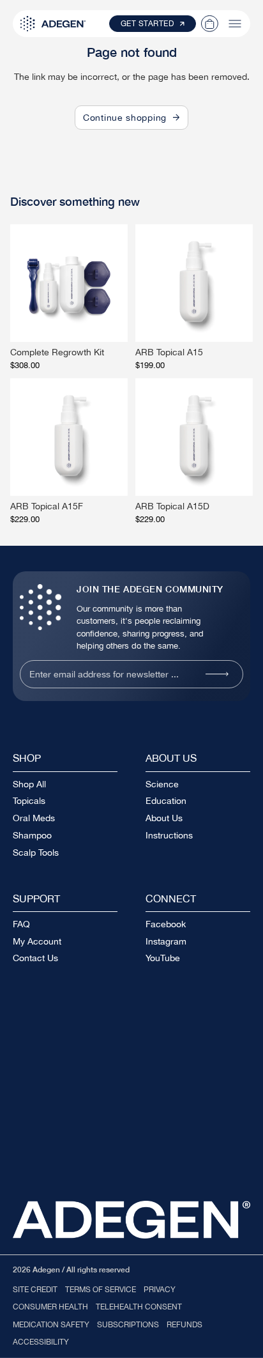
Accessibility (41, 1342)
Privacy (160, 1289)
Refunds (184, 1324)
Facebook (166, 924)
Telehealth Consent (139, 1306)
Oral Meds (34, 818)
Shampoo (32, 835)
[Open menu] (235, 23)
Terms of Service (100, 1289)
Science (162, 784)
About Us (164, 818)
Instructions (169, 835)
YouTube (163, 958)
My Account (37, 941)
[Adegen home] (131, 1219)
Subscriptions (128, 1324)
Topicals (29, 801)
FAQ (21, 924)
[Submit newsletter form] (217, 674)
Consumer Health (50, 1306)
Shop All (29, 784)
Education (166, 801)
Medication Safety (51, 1324)
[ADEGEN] (53, 23)
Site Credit (35, 1289)
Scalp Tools (36, 852)
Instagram (166, 941)
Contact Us (35, 958)
